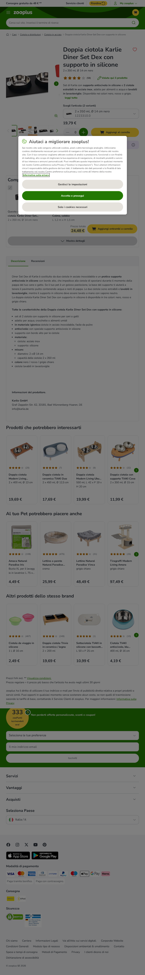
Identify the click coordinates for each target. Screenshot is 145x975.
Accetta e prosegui (72, 196)
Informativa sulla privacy (36, 175)
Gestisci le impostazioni (72, 184)
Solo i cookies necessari (72, 207)
